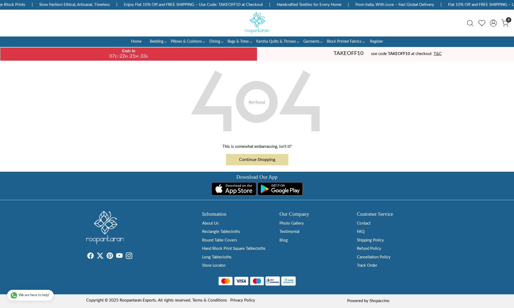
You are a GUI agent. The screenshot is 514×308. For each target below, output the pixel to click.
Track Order (367, 265)
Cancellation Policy (374, 257)
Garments (311, 41)
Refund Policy (369, 249)
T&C (438, 54)
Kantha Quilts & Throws (276, 41)
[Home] (257, 23)
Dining (214, 41)
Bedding (156, 41)
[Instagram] (129, 257)
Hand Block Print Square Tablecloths (234, 249)
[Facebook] (90, 257)
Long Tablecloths (217, 257)
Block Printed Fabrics (344, 41)
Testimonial (289, 232)
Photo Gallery (291, 223)
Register (376, 41)
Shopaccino (379, 301)
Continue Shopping (257, 159)
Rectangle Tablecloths (221, 232)
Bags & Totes (238, 41)
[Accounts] (493, 23)
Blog (283, 240)
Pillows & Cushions (186, 41)
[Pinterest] (109, 257)
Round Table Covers (219, 240)
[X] (100, 257)
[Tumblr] (135, 257)
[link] (470, 23)
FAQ (361, 232)
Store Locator (214, 265)
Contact (364, 223)
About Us (210, 223)
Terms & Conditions (209, 300)
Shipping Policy (370, 240)
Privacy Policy (242, 300)
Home (136, 41)
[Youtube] (119, 257)
